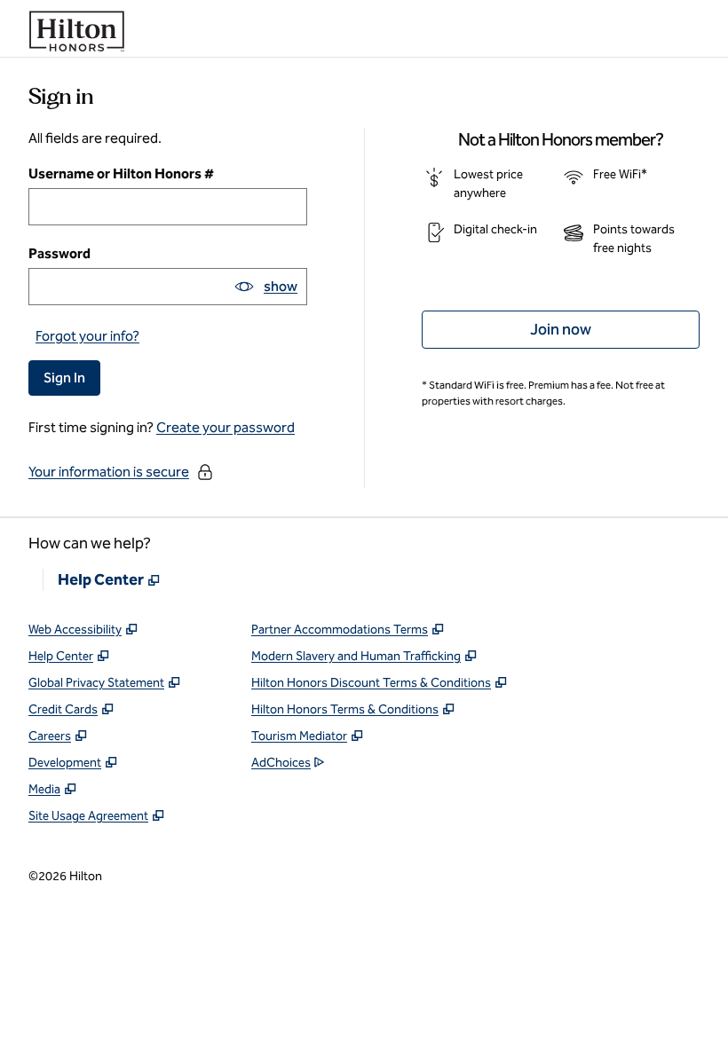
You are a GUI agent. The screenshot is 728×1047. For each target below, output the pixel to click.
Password (59, 253)
